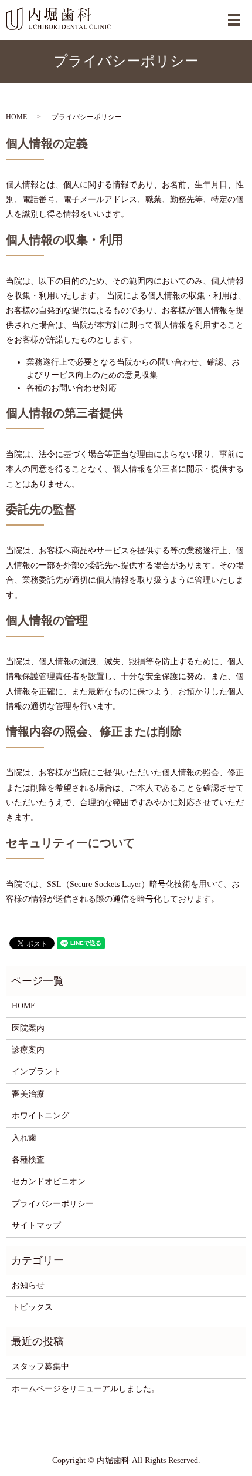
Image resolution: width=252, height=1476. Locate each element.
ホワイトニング (40, 1115)
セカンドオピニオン (49, 1181)
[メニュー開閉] (234, 20)
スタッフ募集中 (40, 1366)
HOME (16, 117)
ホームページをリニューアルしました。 (85, 1388)
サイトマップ (36, 1225)
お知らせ (28, 1285)
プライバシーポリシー (53, 1203)
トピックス (32, 1307)
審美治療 (28, 1094)
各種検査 (28, 1159)
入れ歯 (24, 1138)
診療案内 (28, 1049)
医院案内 (28, 1028)
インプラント (36, 1071)
